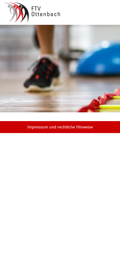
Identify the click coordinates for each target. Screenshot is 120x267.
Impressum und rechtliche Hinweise (60, 127)
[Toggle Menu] (111, 8)
